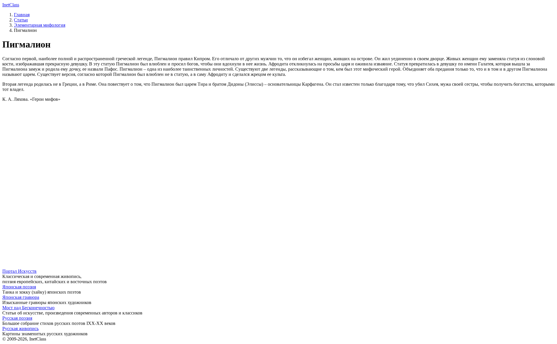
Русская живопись (20, 328)
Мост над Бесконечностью (28, 307)
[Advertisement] (176, 147)
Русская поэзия (17, 318)
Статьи (21, 19)
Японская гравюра (20, 297)
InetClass (10, 4)
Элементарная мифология (39, 25)
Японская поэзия (19, 286)
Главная (22, 14)
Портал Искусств (19, 271)
